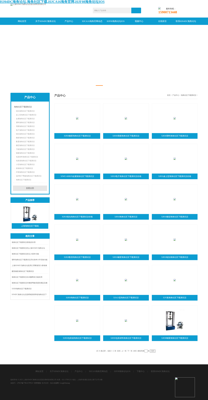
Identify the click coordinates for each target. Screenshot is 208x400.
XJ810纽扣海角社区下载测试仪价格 (77, 217)
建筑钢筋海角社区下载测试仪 (23, 271)
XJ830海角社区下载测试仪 (22, 289)
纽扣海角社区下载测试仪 (25, 111)
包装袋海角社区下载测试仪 (26, 161)
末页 (135, 351)
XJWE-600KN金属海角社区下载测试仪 (77, 176)
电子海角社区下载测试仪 (25, 130)
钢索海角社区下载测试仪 (25, 153)
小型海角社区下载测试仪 (25, 164)
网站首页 (22, 21)
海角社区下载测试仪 (23, 107)
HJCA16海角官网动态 (92, 21)
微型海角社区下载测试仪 (25, 145)
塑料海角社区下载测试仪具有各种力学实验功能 (29, 260)
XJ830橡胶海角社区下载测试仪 (77, 136)
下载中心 (141, 371)
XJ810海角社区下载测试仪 (125, 217)
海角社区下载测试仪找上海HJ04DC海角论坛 (28, 248)
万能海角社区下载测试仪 (25, 149)
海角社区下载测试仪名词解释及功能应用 (27, 277)
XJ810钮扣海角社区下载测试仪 (174, 257)
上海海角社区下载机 (30, 226)
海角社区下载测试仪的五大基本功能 (25, 254)
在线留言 (162, 21)
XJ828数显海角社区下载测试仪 (77, 257)
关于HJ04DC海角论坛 (45, 21)
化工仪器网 (54, 383)
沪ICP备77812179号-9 (25, 383)
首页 (169, 95)
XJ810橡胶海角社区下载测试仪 (125, 257)
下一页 (129, 351)
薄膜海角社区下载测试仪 (25, 126)
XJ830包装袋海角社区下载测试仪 (77, 338)
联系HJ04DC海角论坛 (186, 21)
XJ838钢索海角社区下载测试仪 (174, 338)
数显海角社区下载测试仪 (25, 142)
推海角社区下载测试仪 (24, 168)
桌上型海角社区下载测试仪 (26, 115)
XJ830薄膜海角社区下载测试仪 (125, 136)
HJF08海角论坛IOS (116, 21)
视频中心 (139, 21)
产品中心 (69, 21)
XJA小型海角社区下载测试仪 (126, 298)
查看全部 (30, 188)
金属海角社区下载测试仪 (25, 119)
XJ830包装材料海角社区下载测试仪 (126, 338)
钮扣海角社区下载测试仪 (25, 134)
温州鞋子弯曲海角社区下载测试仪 (28, 176)
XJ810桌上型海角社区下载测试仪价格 (174, 176)
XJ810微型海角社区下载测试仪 (174, 217)
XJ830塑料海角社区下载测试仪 (174, 136)
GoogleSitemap (65, 383)
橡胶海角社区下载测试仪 (25, 138)
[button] (99, 85)
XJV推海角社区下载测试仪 (174, 298)
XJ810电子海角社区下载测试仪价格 (126, 176)
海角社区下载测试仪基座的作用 (24, 242)
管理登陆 (37, 383)
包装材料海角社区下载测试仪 (27, 157)
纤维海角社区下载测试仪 (25, 172)
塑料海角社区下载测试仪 (25, 122)
